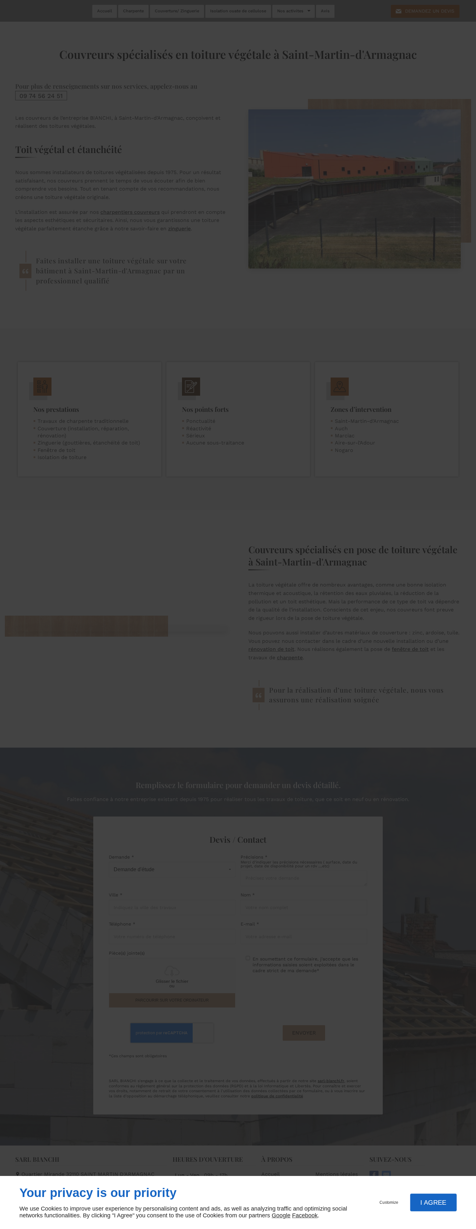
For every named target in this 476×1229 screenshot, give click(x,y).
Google (281, 1215)
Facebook (305, 1215)
